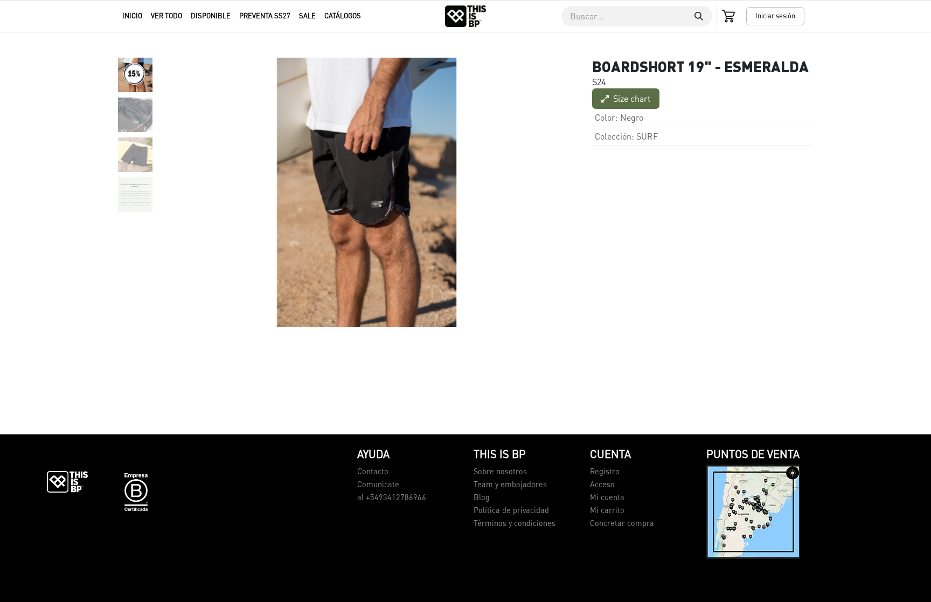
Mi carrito (607, 510)
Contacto (372, 471)
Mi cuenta (607, 497)
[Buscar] (698, 16)
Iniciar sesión (775, 15)
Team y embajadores (510, 484)
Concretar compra (622, 523)
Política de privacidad (511, 510)
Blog (482, 497)
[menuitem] (132, 15)
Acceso (602, 484)
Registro (605, 471)
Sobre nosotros (500, 471)
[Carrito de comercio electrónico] (729, 16)
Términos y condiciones (514, 523)
